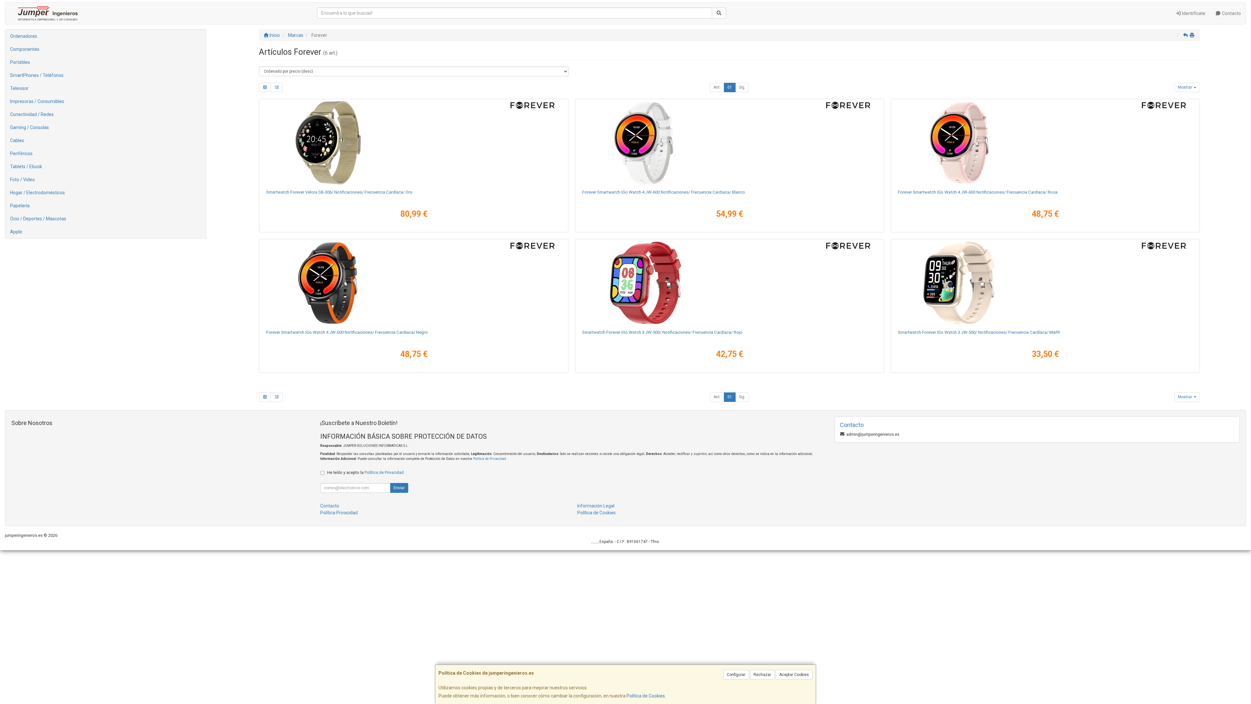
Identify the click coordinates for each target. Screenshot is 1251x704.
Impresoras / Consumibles (37, 101)
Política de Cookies (645, 695)
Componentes (24, 49)
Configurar (736, 674)
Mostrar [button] (1185, 87)
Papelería (20, 205)
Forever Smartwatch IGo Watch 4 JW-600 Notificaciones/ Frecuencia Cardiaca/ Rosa (977, 192)
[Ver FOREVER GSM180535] (729, 283)
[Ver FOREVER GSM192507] (1045, 142)
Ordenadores (23, 36)
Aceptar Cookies (794, 674)
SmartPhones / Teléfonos (37, 75)
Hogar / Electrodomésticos (37, 192)
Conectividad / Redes (32, 114)
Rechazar (762, 674)
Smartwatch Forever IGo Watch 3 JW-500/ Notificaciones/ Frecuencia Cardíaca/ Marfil (979, 332)
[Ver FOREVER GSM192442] (413, 283)
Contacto (1231, 13)
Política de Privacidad (489, 459)
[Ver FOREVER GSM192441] (729, 142)
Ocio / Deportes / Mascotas (38, 218)
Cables (17, 140)
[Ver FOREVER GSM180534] (1045, 283)
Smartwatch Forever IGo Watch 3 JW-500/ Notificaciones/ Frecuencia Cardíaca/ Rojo (662, 332)
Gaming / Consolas (29, 127)
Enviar (399, 488)
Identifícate (1193, 13)
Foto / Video (22, 179)
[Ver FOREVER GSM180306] (413, 142)
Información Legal (595, 505)
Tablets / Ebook (26, 166)
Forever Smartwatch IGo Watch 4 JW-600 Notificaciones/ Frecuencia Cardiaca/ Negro (347, 332)
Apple (16, 231)
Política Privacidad (339, 512)
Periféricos (21, 153)
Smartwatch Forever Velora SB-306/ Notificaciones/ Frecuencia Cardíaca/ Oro (339, 192)
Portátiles (20, 62)
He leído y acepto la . (366, 472)
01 (729, 87)
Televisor (19, 88)
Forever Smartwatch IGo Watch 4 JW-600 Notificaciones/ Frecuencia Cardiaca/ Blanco (663, 192)
